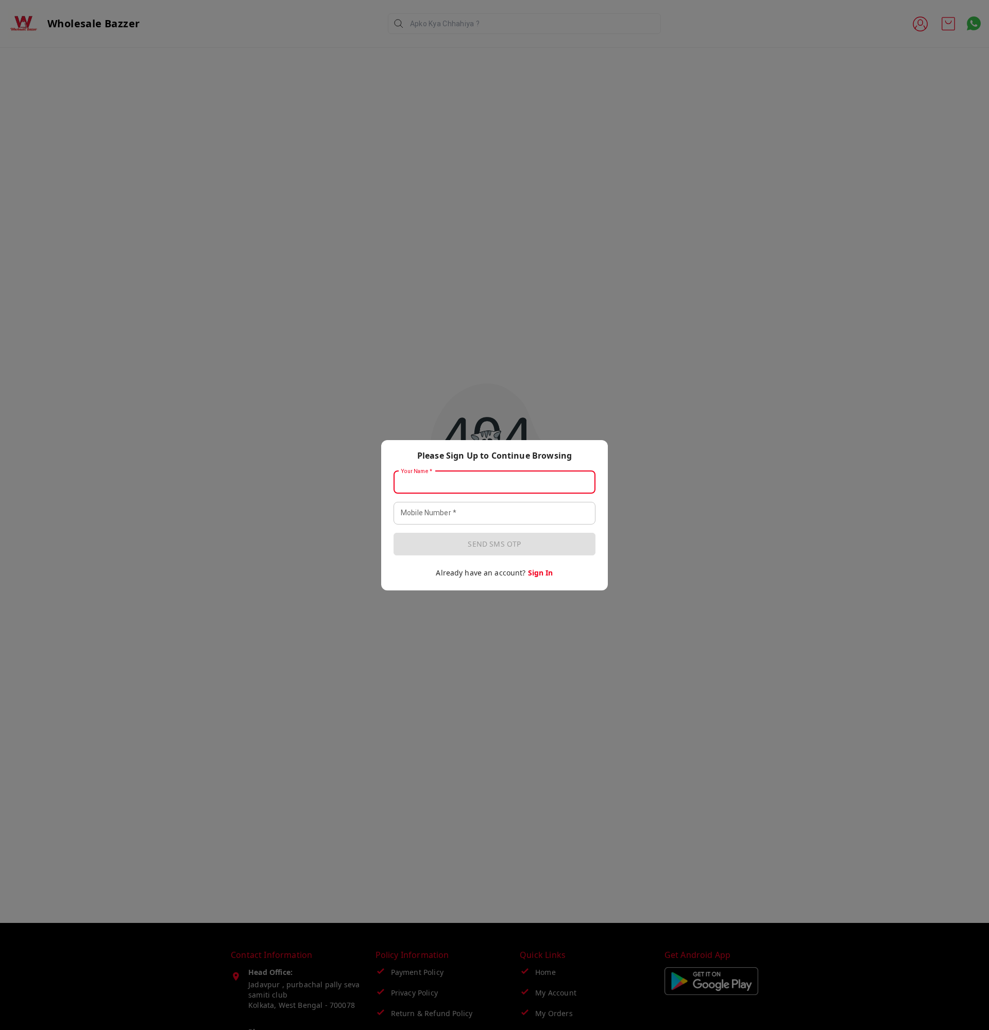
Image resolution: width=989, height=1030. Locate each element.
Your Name (417, 471)
